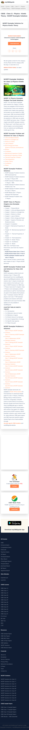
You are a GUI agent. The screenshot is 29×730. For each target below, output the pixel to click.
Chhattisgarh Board (6, 561)
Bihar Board (4, 559)
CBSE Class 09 (4, 595)
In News (3, 666)
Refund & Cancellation (7, 664)
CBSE (12, 6)
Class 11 (17, 6)
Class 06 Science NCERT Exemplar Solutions (14, 387)
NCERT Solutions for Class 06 (8, 693)
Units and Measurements (12, 137)
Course (7, 6)
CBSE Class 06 (4, 602)
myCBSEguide (9, 2)
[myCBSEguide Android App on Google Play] (14, 523)
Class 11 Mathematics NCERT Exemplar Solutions (12, 355)
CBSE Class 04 (4, 607)
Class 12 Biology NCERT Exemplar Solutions (14, 343)
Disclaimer (3, 657)
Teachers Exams (5, 552)
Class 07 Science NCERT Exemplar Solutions (14, 383)
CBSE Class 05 (4, 604)
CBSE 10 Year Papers (6, 640)
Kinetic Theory (6, 8)
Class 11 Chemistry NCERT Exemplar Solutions (14, 351)
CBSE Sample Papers (6, 633)
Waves (7, 165)
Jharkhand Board (5, 566)
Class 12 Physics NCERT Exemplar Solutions (14, 331)
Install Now (14, 509)
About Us (3, 655)
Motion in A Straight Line (11, 139)
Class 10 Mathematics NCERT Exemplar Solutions (12, 363)
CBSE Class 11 (4, 590)
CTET (2, 625)
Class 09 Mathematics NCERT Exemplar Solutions (12, 375)
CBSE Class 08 (4, 597)
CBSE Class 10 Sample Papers (8, 712)
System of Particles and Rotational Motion (14, 148)
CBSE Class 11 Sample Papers (8, 709)
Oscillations (8, 163)
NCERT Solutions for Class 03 (8, 700)
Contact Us (4, 671)
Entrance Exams (5, 545)
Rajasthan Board (5, 570)
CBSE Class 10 (4, 593)
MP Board (3, 568)
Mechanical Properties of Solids (13, 153)
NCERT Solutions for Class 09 (8, 686)
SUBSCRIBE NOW (14, 43)
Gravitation (8, 151)
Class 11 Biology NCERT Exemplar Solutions (14, 359)
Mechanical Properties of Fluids (13, 155)
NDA (2, 623)
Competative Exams (6, 547)
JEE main (3, 618)
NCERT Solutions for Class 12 (8, 679)
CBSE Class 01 (4, 614)
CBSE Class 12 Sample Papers (8, 707)
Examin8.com (4, 577)
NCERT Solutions (5, 645)
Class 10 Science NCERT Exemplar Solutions (14, 367)
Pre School (4, 616)
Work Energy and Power (11, 145)
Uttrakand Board (5, 556)
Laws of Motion (9, 143)
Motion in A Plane (9, 141)
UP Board (3, 554)
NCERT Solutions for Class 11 (8, 681)
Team (2, 668)
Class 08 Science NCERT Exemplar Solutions (14, 379)
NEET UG (3, 621)
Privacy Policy (4, 661)
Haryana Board (5, 563)
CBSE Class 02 (4, 611)
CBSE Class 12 (4, 588)
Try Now (14, 486)
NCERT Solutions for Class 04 (8, 698)
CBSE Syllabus (4, 643)
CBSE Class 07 (4, 600)
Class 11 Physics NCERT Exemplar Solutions (14, 347)
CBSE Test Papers (5, 636)
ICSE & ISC (3, 549)
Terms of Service (5, 659)
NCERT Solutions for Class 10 (8, 684)
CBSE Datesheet (13, 716)
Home (2, 6)
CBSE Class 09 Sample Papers (8, 714)
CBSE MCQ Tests (5, 638)
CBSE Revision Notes (6, 647)
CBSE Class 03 (4, 609)
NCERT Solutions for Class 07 (8, 691)
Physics (23, 6)
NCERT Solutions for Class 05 (8, 695)
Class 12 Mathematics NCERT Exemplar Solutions (12, 339)
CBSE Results (4, 716)
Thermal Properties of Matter (13, 157)
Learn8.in (3, 580)
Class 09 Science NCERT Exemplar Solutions (14, 371)
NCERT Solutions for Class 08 (8, 688)
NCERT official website (16, 391)
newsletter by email (10, 67)
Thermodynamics (9, 159)
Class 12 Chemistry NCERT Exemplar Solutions (14, 335)
